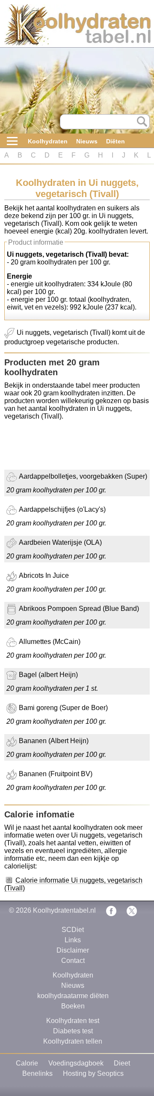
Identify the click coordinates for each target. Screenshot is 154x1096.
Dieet (122, 1063)
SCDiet (73, 929)
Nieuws (87, 141)
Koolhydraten (48, 141)
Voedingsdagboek (76, 1063)
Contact (73, 960)
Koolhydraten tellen (72, 1041)
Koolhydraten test (72, 1020)
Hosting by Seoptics (93, 1073)
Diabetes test (73, 1031)
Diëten (115, 141)
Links (73, 940)
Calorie (27, 1063)
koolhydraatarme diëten (73, 995)
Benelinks (37, 1073)
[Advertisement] (72, 448)
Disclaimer (72, 950)
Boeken (73, 1006)
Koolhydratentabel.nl (64, 910)
